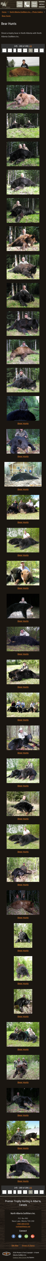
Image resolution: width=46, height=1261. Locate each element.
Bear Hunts (6, 16)
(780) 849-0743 (23, 1224)
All (31, 46)
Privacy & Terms (28, 1245)
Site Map (15, 1245)
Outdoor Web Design (20, 1257)
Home (4, 12)
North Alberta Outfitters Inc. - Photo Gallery (26, 12)
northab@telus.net (23, 1226)
